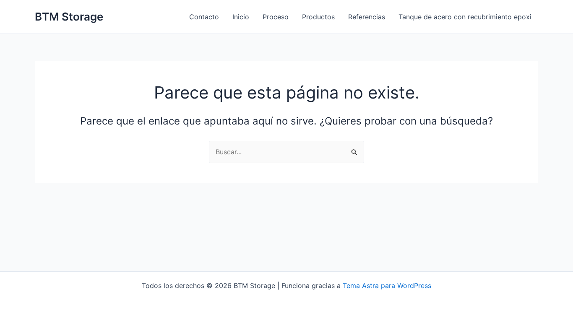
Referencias (366, 17)
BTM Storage (69, 16)
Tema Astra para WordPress (387, 285)
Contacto (204, 17)
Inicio (240, 17)
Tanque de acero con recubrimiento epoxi (464, 17)
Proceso (276, 17)
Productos (318, 17)
